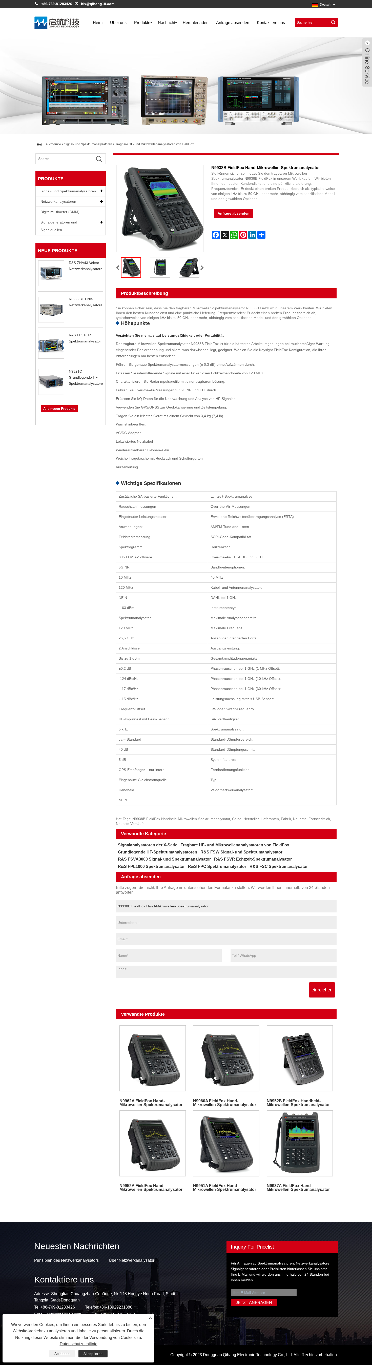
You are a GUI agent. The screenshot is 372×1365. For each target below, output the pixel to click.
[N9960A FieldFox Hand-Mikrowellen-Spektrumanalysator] (226, 1058)
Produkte (142, 23)
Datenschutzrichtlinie (78, 1344)
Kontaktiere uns (271, 23)
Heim (97, 23)
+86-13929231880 (115, 1307)
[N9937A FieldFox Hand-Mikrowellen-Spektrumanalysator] (300, 1143)
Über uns (118, 23)
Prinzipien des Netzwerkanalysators (66, 1260)
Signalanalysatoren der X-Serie (147, 845)
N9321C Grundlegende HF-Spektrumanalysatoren (87, 377)
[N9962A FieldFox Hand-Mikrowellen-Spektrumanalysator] (153, 1058)
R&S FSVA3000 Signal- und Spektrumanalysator (164, 859)
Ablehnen (62, 1354)
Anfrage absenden (232, 23)
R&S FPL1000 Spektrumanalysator (151, 866)
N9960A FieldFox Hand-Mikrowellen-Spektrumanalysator (224, 1103)
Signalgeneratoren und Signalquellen (58, 226)
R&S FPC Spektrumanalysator (217, 866)
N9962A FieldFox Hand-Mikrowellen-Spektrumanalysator (150, 1103)
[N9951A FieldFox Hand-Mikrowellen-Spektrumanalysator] (226, 1143)
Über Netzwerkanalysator (131, 1260)
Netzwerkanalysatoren (58, 201)
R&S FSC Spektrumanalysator (279, 866)
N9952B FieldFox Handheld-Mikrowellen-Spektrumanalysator (298, 1103)
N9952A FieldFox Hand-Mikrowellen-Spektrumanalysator (150, 1187)
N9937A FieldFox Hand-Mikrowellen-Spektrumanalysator (298, 1187)
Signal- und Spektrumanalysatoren (88, 144)
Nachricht (166, 23)
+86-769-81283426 (56, 4)
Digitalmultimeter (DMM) (59, 212)
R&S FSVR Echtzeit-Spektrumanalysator (253, 859)
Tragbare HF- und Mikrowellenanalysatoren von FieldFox (154, 144)
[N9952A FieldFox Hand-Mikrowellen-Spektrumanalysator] (153, 1143)
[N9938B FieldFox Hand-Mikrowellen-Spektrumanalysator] (131, 267)
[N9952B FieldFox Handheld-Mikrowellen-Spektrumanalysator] (300, 1058)
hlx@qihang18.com (97, 4)
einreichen (322, 989)
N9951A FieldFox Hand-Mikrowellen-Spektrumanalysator (224, 1187)
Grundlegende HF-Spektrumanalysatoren (157, 852)
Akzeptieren (93, 1354)
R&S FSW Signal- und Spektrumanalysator (241, 852)
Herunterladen (196, 23)
